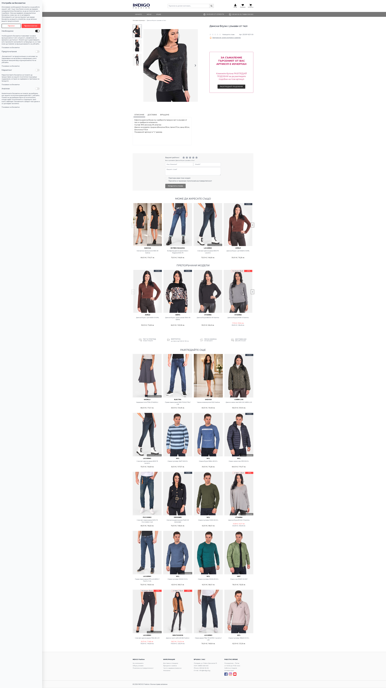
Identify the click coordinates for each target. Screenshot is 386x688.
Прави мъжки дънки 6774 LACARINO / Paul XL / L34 (147, 580)
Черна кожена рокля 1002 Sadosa (208, 402)
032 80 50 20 (204, 668)
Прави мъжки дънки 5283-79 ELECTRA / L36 (177, 403)
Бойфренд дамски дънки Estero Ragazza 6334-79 (177, 252)
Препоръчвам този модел (179, 178)
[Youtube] (234, 674)
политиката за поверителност (199, 181)
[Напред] (195, 65)
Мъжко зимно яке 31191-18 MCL (239, 461)
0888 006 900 (203, 666)
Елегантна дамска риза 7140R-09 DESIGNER (178, 521)
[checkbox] (37, 31)
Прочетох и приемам (190, 181)
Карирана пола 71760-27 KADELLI (147, 402)
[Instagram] (230, 674)
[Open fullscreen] (170, 65)
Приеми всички (30, 26)
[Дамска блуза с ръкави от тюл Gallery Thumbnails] (137, 45)
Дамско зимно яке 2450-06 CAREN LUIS (239, 402)
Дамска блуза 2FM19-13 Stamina (238, 317)
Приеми (11, 26)
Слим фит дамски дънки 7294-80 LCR (147, 638)
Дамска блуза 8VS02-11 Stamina (238, 520)
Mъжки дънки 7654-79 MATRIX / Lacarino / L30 (208, 639)
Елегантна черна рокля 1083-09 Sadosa (147, 252)
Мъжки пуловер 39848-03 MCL (238, 638)
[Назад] (145, 65)
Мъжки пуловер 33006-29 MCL (208, 579)
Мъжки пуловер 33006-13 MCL (178, 579)
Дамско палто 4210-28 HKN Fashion (177, 638)
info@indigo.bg (204, 670)
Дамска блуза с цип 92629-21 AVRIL (238, 251)
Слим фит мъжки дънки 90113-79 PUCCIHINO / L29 (147, 521)
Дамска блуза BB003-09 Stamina (208, 317)
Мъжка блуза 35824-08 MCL (208, 461)
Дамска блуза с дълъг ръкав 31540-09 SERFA (177, 318)
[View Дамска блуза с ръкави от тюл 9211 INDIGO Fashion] (137, 31)
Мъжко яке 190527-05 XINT (238, 579)
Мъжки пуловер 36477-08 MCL (178, 461)
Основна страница (139, 20)
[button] (221, 34)
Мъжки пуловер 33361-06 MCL (208, 520)
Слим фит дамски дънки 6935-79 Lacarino (208, 252)
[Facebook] (226, 674)
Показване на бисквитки (11, 47)
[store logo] (141, 6)
